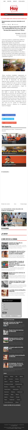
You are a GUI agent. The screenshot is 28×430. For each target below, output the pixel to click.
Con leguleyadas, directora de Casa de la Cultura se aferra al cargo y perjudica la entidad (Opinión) (17, 252)
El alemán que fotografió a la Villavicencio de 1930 (15, 243)
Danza (11, 381)
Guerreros (6, 391)
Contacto (15, 1)
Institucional (15, 24)
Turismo (18, 399)
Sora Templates (11, 428)
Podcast (12, 397)
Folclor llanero (7, 389)
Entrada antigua (24, 203)
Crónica (17, 379)
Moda (12, 394)
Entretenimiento (18, 384)
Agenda (6, 376)
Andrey (11, 376)
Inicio (5, 1)
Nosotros (9, 1)
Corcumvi (11, 379)
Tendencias (11, 399)
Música (17, 394)
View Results (8, 315)
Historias (13, 391)
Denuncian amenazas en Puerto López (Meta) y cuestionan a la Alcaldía (16, 339)
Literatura (6, 394)
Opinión (6, 397)
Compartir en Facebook (10, 115)
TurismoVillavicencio (8, 402)
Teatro (5, 399)
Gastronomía (15, 389)
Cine (5, 379)
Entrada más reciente (5, 203)
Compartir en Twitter (9, 118)
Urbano (17, 402)
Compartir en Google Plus (10, 122)
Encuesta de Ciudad (8, 384)
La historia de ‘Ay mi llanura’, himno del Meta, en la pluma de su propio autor (17, 282)
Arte (16, 376)
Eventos (6, 386)
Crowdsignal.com (14, 315)
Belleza (21, 376)
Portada (17, 397)
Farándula (12, 386)
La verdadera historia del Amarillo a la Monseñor (17, 290)
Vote (4, 312)
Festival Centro (22, 1)
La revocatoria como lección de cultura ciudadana (12, 209)
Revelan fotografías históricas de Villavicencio (17, 273)
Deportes (17, 381)
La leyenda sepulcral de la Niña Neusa (16, 347)
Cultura (5, 381)
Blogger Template (18, 428)
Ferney (18, 386)
